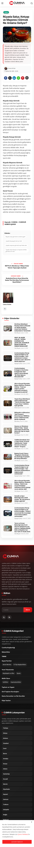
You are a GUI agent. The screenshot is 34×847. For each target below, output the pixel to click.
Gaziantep (6, 774)
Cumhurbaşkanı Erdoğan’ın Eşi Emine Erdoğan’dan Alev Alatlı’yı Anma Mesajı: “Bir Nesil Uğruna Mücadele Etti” (21, 372)
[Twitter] (4, 617)
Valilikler (5, 682)
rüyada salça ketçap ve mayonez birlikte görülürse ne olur (16, 250)
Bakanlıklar (6, 652)
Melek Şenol (17, 407)
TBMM (4, 656)
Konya (5, 764)
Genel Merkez (7, 664)
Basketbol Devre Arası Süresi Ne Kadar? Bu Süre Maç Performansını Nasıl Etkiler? (17, 280)
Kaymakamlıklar (16, 682)
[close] (31, 822)
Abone (28, 610)
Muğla (5, 815)
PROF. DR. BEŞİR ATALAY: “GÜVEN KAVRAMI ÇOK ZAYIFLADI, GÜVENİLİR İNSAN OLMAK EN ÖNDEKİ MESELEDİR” (21, 342)
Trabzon (5, 804)
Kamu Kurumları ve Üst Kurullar (13, 696)
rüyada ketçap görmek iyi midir (14, 241)
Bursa (5, 753)
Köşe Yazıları (6, 700)
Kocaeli (5, 779)
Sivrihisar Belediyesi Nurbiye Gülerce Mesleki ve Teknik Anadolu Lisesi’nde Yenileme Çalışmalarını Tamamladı (22, 327)
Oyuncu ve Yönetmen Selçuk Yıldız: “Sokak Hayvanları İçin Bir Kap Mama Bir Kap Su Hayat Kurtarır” (21, 429)
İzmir (5, 748)
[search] (31, 3)
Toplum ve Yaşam (8, 687)
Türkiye (5, 728)
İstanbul (5, 743)
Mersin (5, 784)
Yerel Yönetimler (8, 670)
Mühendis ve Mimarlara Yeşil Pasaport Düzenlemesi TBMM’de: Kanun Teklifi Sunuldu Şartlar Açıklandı (22, 416)
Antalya (5, 758)
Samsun (5, 799)
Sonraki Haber (16, 276)
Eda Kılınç (17, 421)
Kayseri (5, 794)
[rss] (9, 617)
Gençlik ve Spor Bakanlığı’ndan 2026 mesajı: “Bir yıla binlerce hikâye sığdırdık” (22, 498)
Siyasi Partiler (7, 661)
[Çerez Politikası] (23, 834)
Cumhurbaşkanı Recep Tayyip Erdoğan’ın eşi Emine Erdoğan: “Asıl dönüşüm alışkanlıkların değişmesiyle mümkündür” (22, 469)
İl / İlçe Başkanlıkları (20, 664)
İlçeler (19, 673)
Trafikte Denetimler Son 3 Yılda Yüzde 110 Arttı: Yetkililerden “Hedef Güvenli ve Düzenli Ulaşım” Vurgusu (22, 443)
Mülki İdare (6, 678)
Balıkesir (6, 820)
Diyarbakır (6, 789)
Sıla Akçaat (17, 332)
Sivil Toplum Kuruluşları (10, 692)
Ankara (5, 738)
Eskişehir (6, 809)
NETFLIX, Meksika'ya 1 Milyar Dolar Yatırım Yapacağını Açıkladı (17, 267)
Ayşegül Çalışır (18, 363)
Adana (5, 769)
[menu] (2, 3)
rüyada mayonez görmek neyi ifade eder (16, 245)
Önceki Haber (18, 263)
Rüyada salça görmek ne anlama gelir (15, 236)
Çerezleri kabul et (17, 842)
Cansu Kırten (7, 304)
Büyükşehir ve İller (8, 673)
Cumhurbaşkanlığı (8, 647)
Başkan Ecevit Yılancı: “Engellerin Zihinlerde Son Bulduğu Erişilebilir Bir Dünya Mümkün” (22, 456)
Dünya (5, 733)
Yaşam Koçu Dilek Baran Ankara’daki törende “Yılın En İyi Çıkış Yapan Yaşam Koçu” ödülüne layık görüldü (22, 402)
